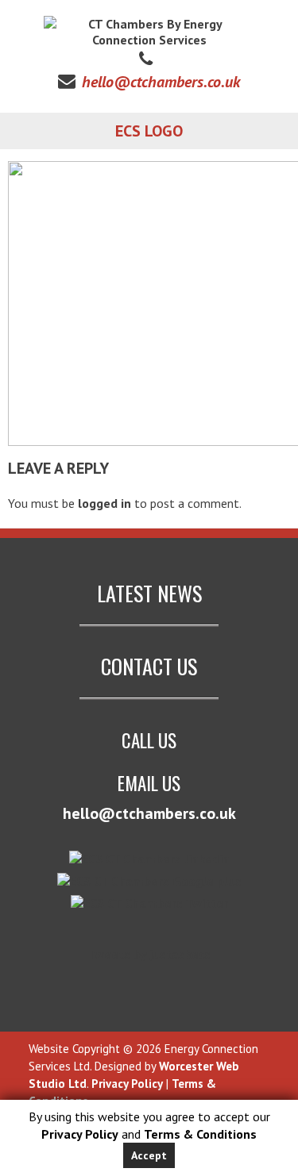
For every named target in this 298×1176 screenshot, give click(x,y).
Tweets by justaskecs (149, 954)
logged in (104, 503)
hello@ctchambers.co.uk (161, 81)
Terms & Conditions (200, 1134)
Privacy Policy (79, 1134)
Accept (149, 1155)
